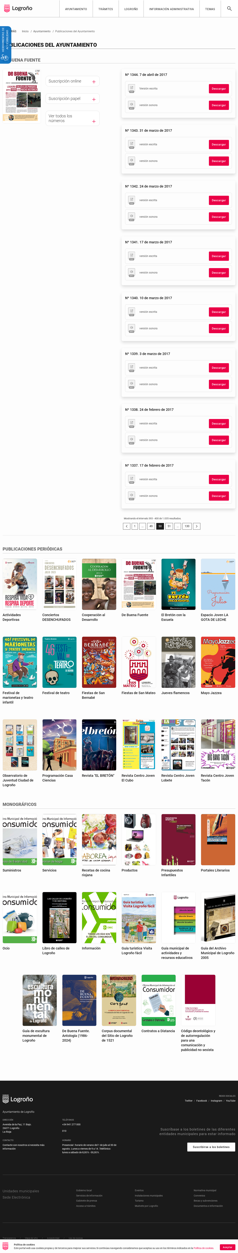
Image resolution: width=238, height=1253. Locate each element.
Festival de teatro (56, 693)
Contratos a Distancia (158, 1031)
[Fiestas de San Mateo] (139, 662)
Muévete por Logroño (146, 1206)
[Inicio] (22, 8)
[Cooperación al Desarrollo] (99, 584)
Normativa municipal (205, 1190)
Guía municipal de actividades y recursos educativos (177, 953)
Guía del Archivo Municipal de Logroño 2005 (217, 953)
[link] (229, 8)
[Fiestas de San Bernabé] (99, 662)
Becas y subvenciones (205, 1200)
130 (188, 527)
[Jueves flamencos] (178, 662)
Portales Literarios (215, 870)
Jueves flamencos (175, 693)
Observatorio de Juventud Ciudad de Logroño (18, 780)
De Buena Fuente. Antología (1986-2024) (76, 1035)
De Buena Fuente (135, 615)
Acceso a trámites (85, 1206)
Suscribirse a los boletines (211, 1147)
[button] (142, 526)
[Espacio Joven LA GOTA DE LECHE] (218, 584)
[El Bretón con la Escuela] (178, 584)
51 (170, 527)
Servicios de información (89, 1195)
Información (91, 948)
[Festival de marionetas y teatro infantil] (20, 662)
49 (152, 527)
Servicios (49, 870)
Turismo (139, 1200)
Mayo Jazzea (211, 693)
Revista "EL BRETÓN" (98, 775)
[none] (7, 9)
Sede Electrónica (16, 1197)
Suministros (12, 870)
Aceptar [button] (227, 1247)
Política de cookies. (204, 1248)
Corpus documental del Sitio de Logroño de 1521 (117, 1035)
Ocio (6, 948)
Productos (129, 870)
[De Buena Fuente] (139, 584)
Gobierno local (84, 1190)
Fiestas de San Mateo (138, 693)
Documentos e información (208, 1206)
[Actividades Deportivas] (20, 584)
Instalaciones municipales (149, 1195)
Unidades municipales (21, 1191)
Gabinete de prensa (86, 1200)
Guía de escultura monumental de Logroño (36, 1035)
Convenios (199, 1195)
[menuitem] (76, 8)
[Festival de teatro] (59, 662)
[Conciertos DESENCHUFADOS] (59, 584)
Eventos (139, 1190)
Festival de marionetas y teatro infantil (18, 697)
